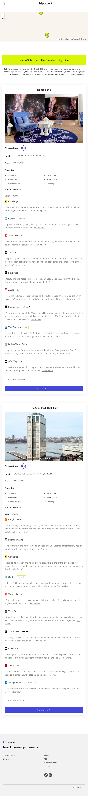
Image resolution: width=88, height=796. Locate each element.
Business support (50, 763)
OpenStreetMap (71, 39)
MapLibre (61, 39)
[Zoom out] (2, 18)
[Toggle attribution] (85, 39)
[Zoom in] (2, 15)
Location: (9, 156)
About (46, 755)
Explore (6, 759)
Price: (7, 163)
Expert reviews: (11, 196)
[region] (44, 26)
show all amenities (13, 189)
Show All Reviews (16, 379)
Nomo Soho (44, 89)
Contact (47, 766)
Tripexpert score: (12, 148)
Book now (44, 388)
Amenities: (9, 170)
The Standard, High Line (44, 407)
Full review (39, 227)
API (45, 759)
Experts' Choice (9, 755)
